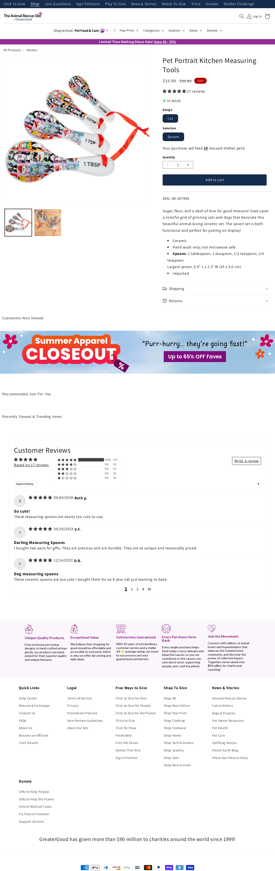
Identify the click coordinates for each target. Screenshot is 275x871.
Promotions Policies (82, 713)
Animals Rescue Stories (229, 698)
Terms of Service (79, 698)
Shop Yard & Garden (178, 742)
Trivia (195, 4)
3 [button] (137, 589)
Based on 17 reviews (31, 464)
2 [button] (132, 589)
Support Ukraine (31, 821)
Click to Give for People (133, 705)
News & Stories (143, 4)
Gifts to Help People (34, 791)
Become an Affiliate (33, 735)
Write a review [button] (246, 460)
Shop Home (172, 735)
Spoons (173, 136)
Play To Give (115, 4)
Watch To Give (174, 4)
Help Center (28, 698)
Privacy (72, 705)
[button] (241, 16)
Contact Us (27, 713)
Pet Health (220, 728)
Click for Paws (126, 728)
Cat (170, 118)
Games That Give (128, 750)
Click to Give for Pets (131, 698)
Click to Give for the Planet (136, 713)
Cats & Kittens (222, 705)
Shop (35, 4)
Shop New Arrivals (177, 765)
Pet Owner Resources (228, 720)
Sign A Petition (127, 757)
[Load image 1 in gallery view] (18, 222)
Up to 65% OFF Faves (195, 356)
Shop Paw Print (175, 713)
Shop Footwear (175, 728)
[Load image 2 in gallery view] (47, 222)
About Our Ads (77, 728)
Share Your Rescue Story (230, 757)
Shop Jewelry (174, 750)
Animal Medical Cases (35, 806)
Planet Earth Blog (225, 750)
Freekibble (124, 735)
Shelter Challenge (239, 4)
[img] (41, 497)
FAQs (22, 720)
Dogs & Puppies (223, 713)
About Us (25, 728)
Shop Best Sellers (177, 705)
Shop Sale (171, 757)
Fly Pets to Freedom (34, 814)
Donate (212, 4)
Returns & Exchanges (34, 705)
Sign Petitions (88, 4)
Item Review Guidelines (85, 720)
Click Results (28, 742)
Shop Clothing (174, 720)
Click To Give (15, 4)
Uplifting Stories (224, 742)
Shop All (170, 698)
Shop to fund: (76, 30)
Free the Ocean (127, 742)
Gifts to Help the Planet (36, 799)
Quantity (169, 157)
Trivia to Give (125, 720)
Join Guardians (58, 4)
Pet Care (218, 735)
